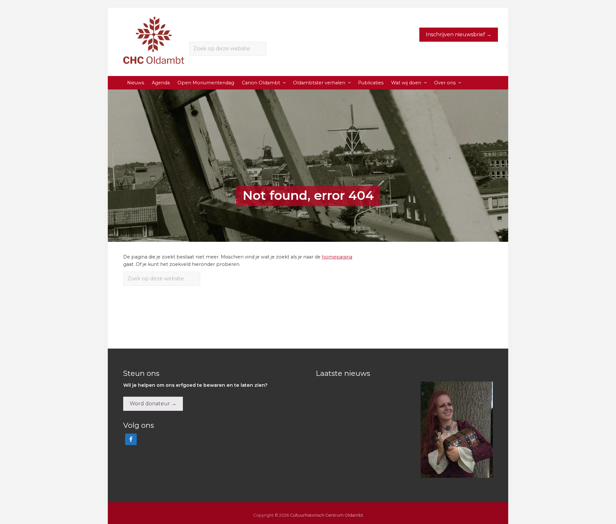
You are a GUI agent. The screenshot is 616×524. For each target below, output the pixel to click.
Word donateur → (153, 404)
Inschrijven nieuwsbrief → (459, 34)
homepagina (337, 257)
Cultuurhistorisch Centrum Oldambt (326, 515)
